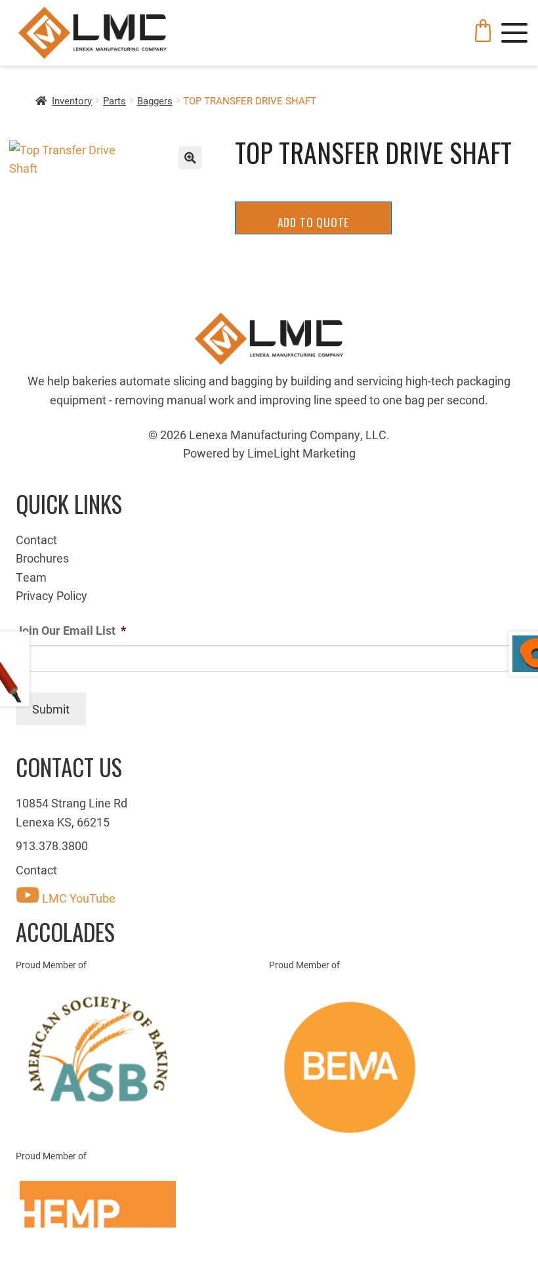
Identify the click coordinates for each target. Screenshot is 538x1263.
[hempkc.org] (142, 1204)
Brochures (42, 558)
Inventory (72, 100)
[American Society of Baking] (142, 1049)
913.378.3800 (52, 845)
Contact (36, 539)
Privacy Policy (51, 595)
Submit (51, 709)
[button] (189, 157)
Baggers (155, 100)
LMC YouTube (77, 898)
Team (31, 577)
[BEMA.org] (395, 1067)
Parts (114, 100)
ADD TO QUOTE (314, 221)
